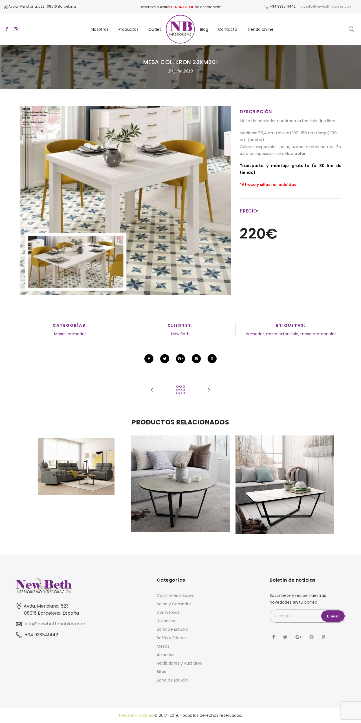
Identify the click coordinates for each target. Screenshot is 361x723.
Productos (128, 29)
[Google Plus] (299, 636)
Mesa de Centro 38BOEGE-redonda (180, 471)
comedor (255, 334)
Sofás (76, 460)
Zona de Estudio (172, 629)
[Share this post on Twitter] (164, 358)
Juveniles (166, 621)
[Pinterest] (324, 636)
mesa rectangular (318, 334)
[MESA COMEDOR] (125, 200)
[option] (76, 466)
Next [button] (323, 486)
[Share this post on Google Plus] (180, 358)
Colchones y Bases (175, 595)
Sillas (161, 671)
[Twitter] (286, 636)
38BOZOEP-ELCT (76, 454)
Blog (204, 29)
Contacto (227, 29)
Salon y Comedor (174, 604)
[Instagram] (312, 636)
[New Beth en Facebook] (274, 636)
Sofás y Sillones (172, 638)
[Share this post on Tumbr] (212, 358)
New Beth (180, 334)
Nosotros (100, 29)
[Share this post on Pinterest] (196, 358)
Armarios (165, 655)
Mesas (163, 646)
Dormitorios (168, 612)
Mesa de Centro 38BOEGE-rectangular (285, 468)
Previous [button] (37, 486)
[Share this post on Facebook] (148, 358)
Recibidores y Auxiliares (179, 663)
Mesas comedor (70, 334)
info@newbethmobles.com (55, 624)
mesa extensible (282, 334)
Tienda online (260, 29)
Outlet (154, 29)
